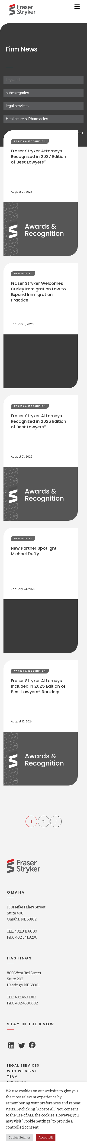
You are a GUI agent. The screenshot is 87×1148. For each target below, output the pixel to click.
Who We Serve (22, 1071)
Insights (16, 1082)
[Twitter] (21, 1046)
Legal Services (23, 1065)
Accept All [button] (46, 1137)
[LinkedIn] (11, 1046)
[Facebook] (32, 1045)
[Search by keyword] (43, 80)
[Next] (56, 821)
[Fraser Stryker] (22, 10)
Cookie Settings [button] (20, 1137)
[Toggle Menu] (77, 6)
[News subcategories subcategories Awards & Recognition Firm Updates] (43, 93)
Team (12, 1076)
